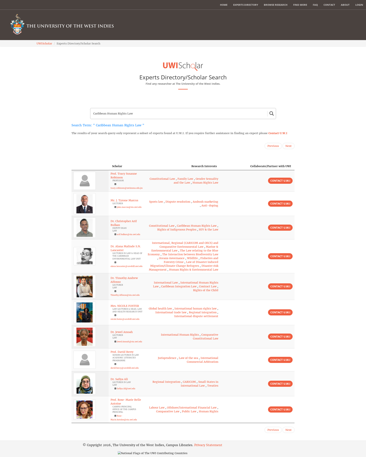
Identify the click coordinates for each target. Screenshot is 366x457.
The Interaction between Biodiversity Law (190, 254)
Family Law (185, 179)
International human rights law (195, 308)
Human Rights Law (205, 182)
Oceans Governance (172, 258)
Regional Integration (166, 382)
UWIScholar (44, 43)
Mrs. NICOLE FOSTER (125, 306)
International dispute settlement (196, 316)
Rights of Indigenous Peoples (176, 229)
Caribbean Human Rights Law (197, 225)
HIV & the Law (208, 229)
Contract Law (208, 286)
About (345, 4)
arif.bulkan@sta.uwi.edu (128, 234)
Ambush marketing (205, 201)
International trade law (170, 312)
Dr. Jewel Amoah (122, 332)
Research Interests (204, 166)
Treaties (212, 385)
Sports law (156, 201)
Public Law (189, 411)
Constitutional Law (162, 179)
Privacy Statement (208, 445)
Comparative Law (167, 411)
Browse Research (275, 4)
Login (359, 4)
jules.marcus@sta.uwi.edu (129, 207)
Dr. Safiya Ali (119, 379)
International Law (166, 282)
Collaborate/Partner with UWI (270, 166)
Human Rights (208, 411)
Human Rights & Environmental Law (193, 269)
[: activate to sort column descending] (90, 166)
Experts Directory (245, 4)
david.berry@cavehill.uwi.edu (125, 368)
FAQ (315, 4)
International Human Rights (180, 334)
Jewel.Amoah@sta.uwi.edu (129, 341)
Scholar (117, 166)
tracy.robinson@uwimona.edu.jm (127, 188)
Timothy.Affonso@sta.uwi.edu (125, 295)
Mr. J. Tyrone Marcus (124, 200)
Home (223, 4)
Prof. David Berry (122, 352)
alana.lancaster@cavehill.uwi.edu (126, 266)
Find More (300, 4)
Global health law (160, 308)
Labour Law (157, 407)
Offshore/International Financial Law (192, 407)
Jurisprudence (167, 358)
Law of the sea (188, 358)
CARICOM (189, 382)
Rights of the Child (205, 290)
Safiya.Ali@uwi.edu (126, 388)
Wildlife (192, 258)
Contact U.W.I (277, 133)
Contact (329, 4)
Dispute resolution (177, 201)
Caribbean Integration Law (179, 286)
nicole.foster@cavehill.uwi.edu (125, 319)
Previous (273, 146)
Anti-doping (209, 205)
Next (288, 146)
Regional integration (203, 312)
